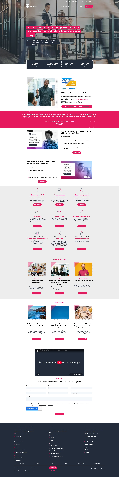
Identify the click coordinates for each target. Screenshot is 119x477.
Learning (17, 455)
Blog (79, 1)
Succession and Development (21, 452)
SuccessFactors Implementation (21, 433)
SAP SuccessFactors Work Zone (57, 456)
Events (83, 1)
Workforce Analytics (19, 457)
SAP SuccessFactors (54, 434)
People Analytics (54, 445)
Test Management (89, 441)
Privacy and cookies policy (18, 467)
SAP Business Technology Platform (57, 448)
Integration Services (89, 444)
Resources (68, 1)
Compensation (18, 460)
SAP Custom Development (90, 436)
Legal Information (32, 467)
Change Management (89, 439)
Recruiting (18, 444)
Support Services (88, 447)
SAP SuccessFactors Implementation (92, 433)
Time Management (19, 441)
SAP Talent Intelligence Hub (56, 453)
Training (87, 452)
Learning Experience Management (57, 450)
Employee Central (19, 436)
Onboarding (18, 447)
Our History (37, 463)
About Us (21, 463)
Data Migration (88, 449)
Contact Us (97, 463)
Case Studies (74, 1)
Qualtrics (52, 437)
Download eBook (76, 152)
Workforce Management (55, 442)
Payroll (17, 439)
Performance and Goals (20, 449)
